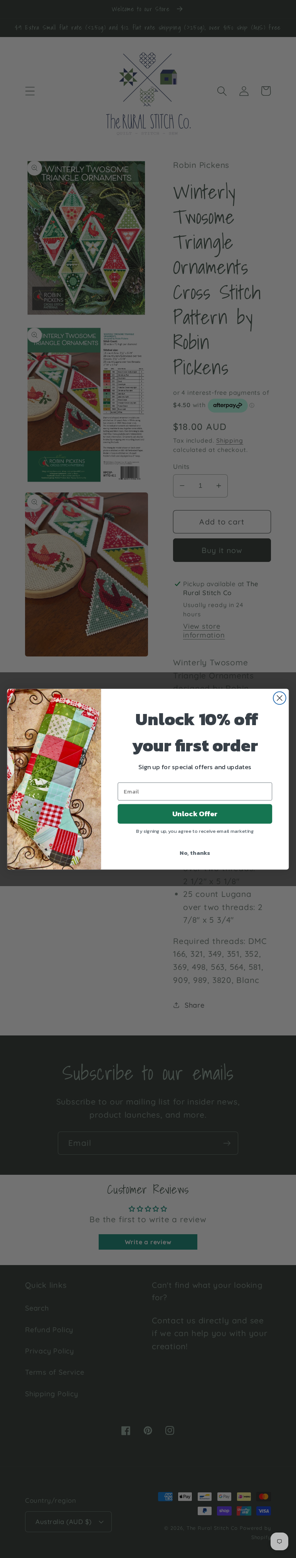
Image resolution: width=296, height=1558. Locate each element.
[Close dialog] (279, 698)
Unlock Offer (194, 813)
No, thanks (195, 852)
